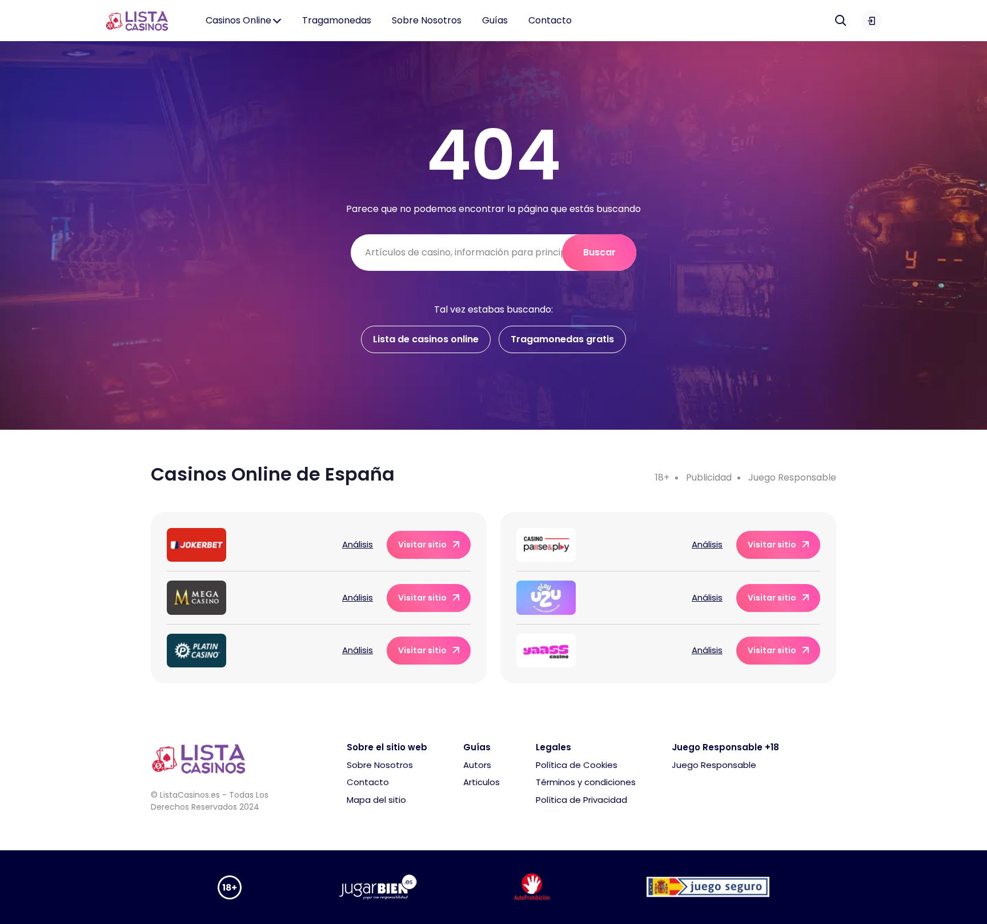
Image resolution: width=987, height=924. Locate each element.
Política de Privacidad (581, 800)
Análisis (357, 544)
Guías (495, 20)
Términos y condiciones (586, 782)
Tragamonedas (336, 20)
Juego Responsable (792, 477)
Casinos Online (238, 20)
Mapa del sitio (376, 800)
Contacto (550, 20)
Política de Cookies (576, 765)
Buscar (599, 252)
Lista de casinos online (426, 339)
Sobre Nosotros (427, 20)
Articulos (481, 782)
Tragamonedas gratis (562, 339)
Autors (477, 765)
